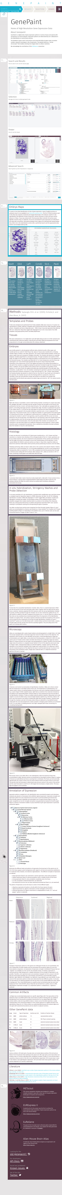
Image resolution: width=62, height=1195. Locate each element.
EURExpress (35, 46)
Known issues (17, 1168)
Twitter (14, 1175)
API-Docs (15, 1161)
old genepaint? (18, 1154)
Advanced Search (5, 11)
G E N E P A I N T (30, 3)
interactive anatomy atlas (35, 213)
